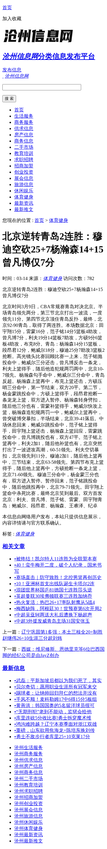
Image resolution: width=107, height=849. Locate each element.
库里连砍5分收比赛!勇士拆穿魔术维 (52, 717)
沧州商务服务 (28, 753)
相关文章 (13, 546)
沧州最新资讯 (28, 834)
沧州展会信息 (28, 809)
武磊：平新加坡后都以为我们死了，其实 (58, 680)
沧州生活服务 (28, 747)
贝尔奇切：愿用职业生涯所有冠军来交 (55, 686)
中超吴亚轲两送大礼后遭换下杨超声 (53, 614)
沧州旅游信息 (28, 815)
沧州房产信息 (28, 766)
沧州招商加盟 (28, 797)
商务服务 (23, 122)
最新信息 (13, 668)
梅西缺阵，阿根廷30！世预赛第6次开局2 (58, 608)
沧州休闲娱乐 (28, 822)
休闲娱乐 (23, 190)
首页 (7, 7)
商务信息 (23, 140)
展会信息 (23, 178)
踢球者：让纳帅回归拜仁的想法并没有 (55, 692)
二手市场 (23, 147)
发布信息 (11, 69)
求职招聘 (23, 159)
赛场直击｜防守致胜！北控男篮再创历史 (58, 577)
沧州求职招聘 (28, 791)
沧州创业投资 (28, 803)
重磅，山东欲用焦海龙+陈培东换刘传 (54, 730)
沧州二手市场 (28, 778)
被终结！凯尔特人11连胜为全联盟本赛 (55, 558)
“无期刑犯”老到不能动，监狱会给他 (53, 711)
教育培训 (23, 153)
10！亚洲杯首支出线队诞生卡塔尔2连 (54, 583)
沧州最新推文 (28, 840)
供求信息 (23, 128)
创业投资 (23, 172)
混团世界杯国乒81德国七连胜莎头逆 (53, 589)
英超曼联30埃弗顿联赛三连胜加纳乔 (53, 596)
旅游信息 (23, 184)
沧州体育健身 (28, 828)
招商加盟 (23, 165)
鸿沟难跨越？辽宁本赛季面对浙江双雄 (55, 724)
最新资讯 (23, 203)
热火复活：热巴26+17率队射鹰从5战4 (54, 602)
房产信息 (23, 134)
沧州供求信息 (28, 759)
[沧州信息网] (39, 42)
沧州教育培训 (28, 784)
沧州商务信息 (28, 772)
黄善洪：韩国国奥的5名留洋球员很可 (54, 705)
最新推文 (23, 209)
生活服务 (23, 116)
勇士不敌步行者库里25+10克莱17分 (52, 736)
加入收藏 (11, 18)
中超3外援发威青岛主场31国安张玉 (52, 620)
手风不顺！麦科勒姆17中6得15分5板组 (55, 699)
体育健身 (23, 196)
